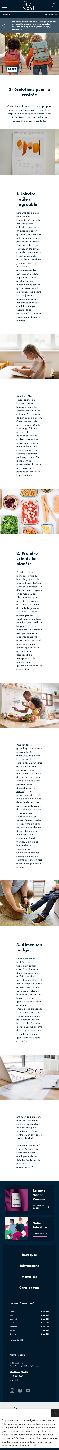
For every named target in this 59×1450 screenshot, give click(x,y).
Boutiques (29, 1254)
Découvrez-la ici (39, 1207)
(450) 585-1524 (16, 1376)
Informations (29, 1265)
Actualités (29, 1276)
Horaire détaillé (16, 1340)
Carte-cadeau (29, 1287)
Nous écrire (15, 1380)
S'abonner (38, 1233)
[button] (29, 15)
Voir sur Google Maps (19, 1372)
